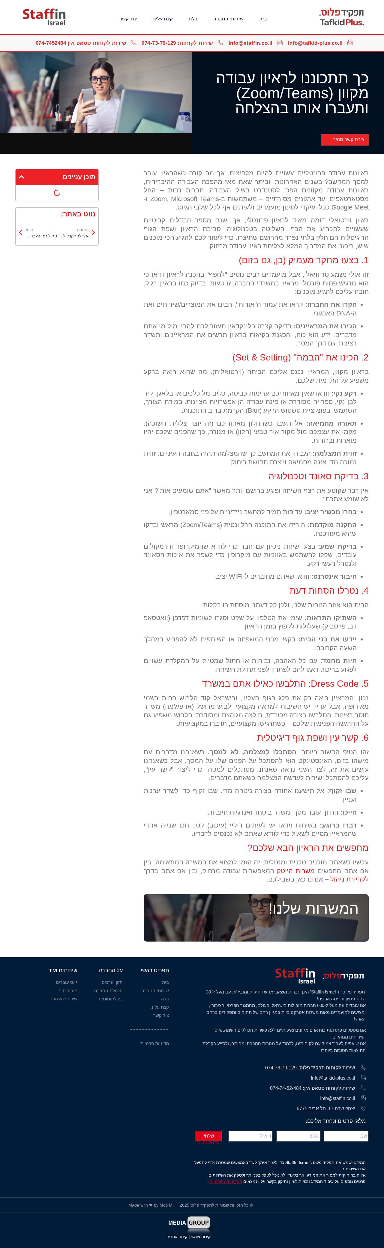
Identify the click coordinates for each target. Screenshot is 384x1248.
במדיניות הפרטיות (225, 1181)
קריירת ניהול (347, 879)
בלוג (193, 18)
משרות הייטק (296, 871)
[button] (21, 177)
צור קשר (128, 18)
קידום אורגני (201, 1236)
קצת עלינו (162, 18)
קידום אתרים (177, 1236)
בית (263, 18)
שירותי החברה (228, 18)
